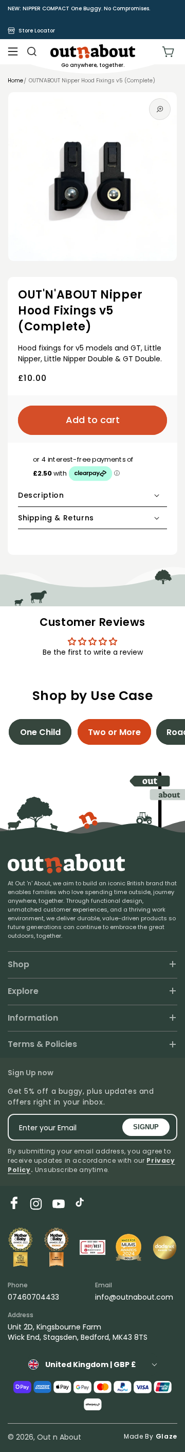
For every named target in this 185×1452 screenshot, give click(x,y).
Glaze (167, 1436)
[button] (13, 51)
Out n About (59, 1437)
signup (146, 1127)
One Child (40, 732)
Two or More (114, 732)
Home (15, 80)
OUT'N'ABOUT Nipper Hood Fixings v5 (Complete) (92, 80)
